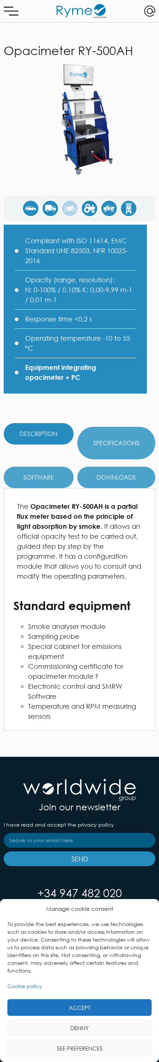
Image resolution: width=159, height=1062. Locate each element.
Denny (79, 1028)
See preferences (79, 1048)
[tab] (39, 434)
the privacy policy (91, 824)
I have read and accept (59, 824)
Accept (79, 1007)
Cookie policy (24, 986)
